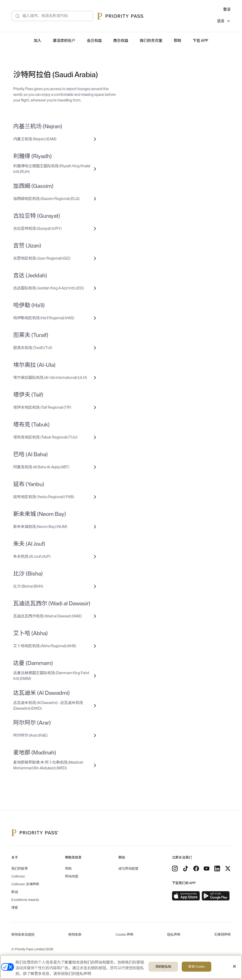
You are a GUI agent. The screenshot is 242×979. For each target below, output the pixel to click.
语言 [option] (221, 21)
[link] (186, 896)
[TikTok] (185, 868)
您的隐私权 (163, 966)
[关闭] (234, 966)
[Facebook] (196, 868)
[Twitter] (228, 868)
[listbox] (224, 21)
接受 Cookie (196, 966)
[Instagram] (175, 868)
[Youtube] (206, 868)
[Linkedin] (217, 868)
